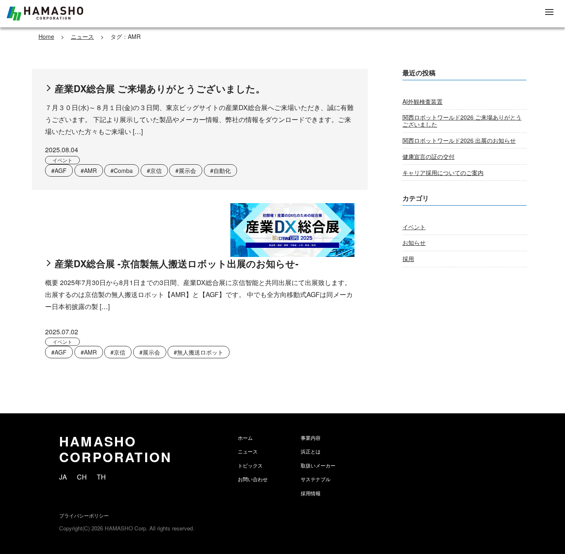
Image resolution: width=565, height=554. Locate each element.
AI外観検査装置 (422, 101)
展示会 (187, 170)
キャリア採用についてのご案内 (443, 172)
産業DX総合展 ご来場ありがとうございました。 (160, 88)
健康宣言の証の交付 (428, 156)
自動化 (222, 170)
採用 (408, 258)
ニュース (82, 36)
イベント (62, 159)
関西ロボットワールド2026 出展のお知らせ (459, 140)
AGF (61, 170)
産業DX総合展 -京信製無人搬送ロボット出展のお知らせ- (177, 263)
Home (46, 36)
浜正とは (311, 451)
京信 (156, 170)
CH (82, 477)
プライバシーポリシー (84, 515)
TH (101, 477)
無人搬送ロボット (200, 352)
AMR (90, 170)
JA (63, 477)
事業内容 (311, 437)
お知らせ (414, 242)
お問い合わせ (253, 478)
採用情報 (311, 492)
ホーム (245, 437)
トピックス (250, 465)
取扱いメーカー (318, 465)
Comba (123, 170)
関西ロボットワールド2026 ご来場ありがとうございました (462, 120)
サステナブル (315, 478)
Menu (549, 12)
